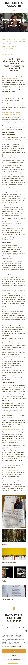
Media (4, 581)
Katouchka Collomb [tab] (8, 54)
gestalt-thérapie (16, 228)
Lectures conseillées (9, 562)
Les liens (5, 544)
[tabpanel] (14, 274)
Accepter (14, 651)
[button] (25, 631)
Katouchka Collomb (14, 4)
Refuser (14, 655)
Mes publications (7, 599)
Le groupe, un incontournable (11, 429)
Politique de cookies (13, 663)
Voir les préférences (14, 659)
